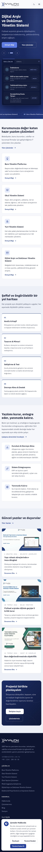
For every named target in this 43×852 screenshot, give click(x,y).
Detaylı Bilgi (9, 45)
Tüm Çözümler (27, 45)
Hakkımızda (6, 801)
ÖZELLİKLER (8, 61)
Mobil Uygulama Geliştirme (11, 784)
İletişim (4, 811)
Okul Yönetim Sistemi (9, 773)
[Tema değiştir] (34, 4)
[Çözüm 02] (11, 52)
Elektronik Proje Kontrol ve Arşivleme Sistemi (18, 791)
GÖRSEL (19, 61)
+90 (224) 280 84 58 (10, 759)
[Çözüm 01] (8, 52)
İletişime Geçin (15, 711)
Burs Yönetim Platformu (25, 114)
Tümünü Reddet (30, 841)
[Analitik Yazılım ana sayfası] (10, 4)
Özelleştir (15, 841)
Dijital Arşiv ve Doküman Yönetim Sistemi (16, 787)
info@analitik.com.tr (11, 757)
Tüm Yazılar (6, 523)
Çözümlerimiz (14, 718)
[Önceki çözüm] (4, 53)
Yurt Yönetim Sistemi (9, 777)
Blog (3, 808)
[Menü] (39, 4)
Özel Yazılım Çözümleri (10, 780)
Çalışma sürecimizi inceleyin (13, 437)
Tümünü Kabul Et (18, 846)
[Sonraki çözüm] (17, 53)
